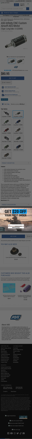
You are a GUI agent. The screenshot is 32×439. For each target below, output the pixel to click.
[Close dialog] (1, 208)
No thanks (16, 230)
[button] (16, 228)
